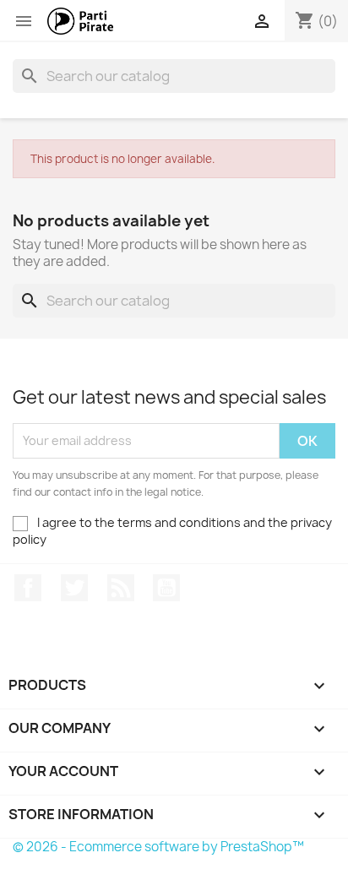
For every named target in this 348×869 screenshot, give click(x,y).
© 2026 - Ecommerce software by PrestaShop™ (158, 846)
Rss (120, 587)
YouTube (166, 587)
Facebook (27, 587)
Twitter (74, 587)
